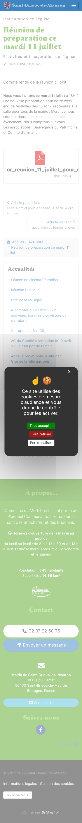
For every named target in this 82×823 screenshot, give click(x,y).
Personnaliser (41, 442)
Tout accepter (41, 425)
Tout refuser (41, 434)
